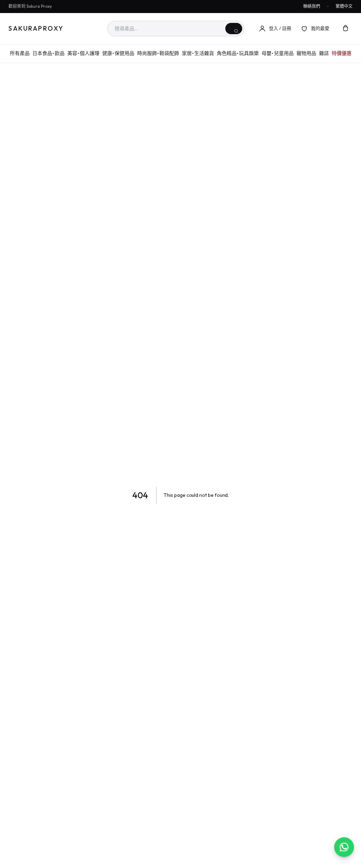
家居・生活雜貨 (198, 53)
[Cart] (345, 28)
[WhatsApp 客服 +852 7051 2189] (344, 847)
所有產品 (20, 53)
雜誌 (324, 53)
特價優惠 (341, 53)
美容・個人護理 (83, 53)
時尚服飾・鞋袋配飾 (158, 53)
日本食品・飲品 (48, 53)
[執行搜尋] (233, 28)
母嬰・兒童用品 (278, 53)
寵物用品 (306, 53)
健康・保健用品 (118, 53)
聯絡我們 (311, 6)
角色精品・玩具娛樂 (238, 53)
